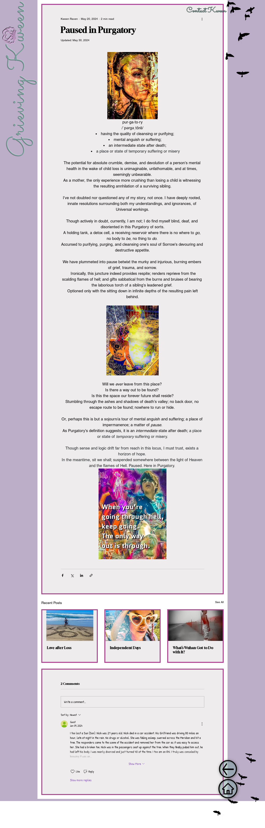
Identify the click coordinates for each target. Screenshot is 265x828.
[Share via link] (91, 575)
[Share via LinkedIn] (81, 575)
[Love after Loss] (69, 625)
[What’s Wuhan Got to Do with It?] (195, 625)
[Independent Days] (132, 625)
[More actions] (202, 18)
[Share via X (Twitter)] (72, 575)
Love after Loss (59, 648)
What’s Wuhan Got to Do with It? (193, 650)
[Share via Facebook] (62, 575)
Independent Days (125, 648)
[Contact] (227, 788)
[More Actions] (202, 724)
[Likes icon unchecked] (72, 771)
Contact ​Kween (206, 10)
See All (219, 602)
